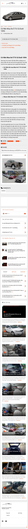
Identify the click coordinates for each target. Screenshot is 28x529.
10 (4, 487)
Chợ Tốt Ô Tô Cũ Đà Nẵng (8, 47)
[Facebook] (2, 521)
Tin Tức (5, 26)
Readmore (20, 322)
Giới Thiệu (20, 513)
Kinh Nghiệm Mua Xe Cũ (8, 238)
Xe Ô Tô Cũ (10, 26)
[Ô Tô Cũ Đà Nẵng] (10, 4)
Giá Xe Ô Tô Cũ (8, 414)
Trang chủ (8, 513)
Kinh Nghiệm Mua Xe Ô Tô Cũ (12, 433)
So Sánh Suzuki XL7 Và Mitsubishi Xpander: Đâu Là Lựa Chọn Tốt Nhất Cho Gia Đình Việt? (16, 251)
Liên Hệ (7, 515)
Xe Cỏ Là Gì (5, 43)
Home (2, 26)
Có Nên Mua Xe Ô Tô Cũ (11, 355)
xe (14, 90)
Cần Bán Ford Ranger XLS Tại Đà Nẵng (11, 45)
